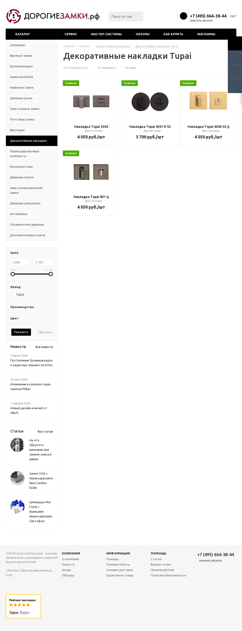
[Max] (156, 15)
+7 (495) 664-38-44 (208, 16)
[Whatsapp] (174, 15)
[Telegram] (165, 15)
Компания (71, 553)
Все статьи (45, 431)
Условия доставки (119, 569)
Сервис (71, 34)
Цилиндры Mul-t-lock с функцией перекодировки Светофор (40, 511)
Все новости (44, 346)
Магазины (206, 34)
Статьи (156, 559)
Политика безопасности (168, 575)
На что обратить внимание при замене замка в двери (40, 449)
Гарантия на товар (119, 575)
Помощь (158, 553)
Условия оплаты (118, 564)
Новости (68, 564)
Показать (21, 332)
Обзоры (143, 34)
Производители (162, 569)
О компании (70, 559)
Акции (66, 569)
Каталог (22, 34)
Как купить (173, 34)
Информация (118, 553)
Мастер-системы (106, 34)
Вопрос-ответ (161, 564)
